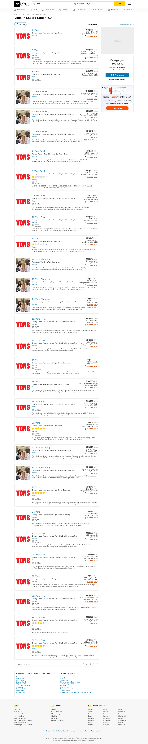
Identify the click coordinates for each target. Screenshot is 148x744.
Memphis (106, 725)
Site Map (54, 716)
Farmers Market (65, 690)
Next (97, 664)
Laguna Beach (21, 684)
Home (16, 15)
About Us (17, 709)
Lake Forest (20, 680)
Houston (106, 712)
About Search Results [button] (127, 24)
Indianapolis (107, 714)
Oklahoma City (123, 716)
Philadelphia (122, 720)
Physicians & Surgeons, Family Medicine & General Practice (60, 94)
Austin (90, 712)
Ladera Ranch (29, 15)
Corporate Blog (19, 716)
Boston (90, 716)
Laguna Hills (20, 678)
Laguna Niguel (21, 682)
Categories (54, 718)
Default (94, 24)
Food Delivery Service (67, 684)
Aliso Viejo (19, 687)
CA (22, 15)
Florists (65, 154)
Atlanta (90, 709)
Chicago (91, 720)
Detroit (105, 709)
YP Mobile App (56, 714)
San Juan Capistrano (23, 685)
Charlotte (91, 718)
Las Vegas (106, 718)
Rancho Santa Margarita (24, 689)
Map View (22, 24)
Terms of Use (89, 731)
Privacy (48, 731)
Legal (98, 731)
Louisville (106, 722)
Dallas (90, 722)
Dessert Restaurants (67, 689)
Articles (53, 709)
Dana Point (20, 690)
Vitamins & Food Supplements (50, 262)
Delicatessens (64, 687)
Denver (90, 725)
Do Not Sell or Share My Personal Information (68, 731)
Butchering (66, 53)
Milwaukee (121, 712)
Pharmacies (36, 94)
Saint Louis (121, 725)
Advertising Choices (20, 718)
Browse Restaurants (57, 720)
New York (121, 714)
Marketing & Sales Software (23, 725)
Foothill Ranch (21, 692)
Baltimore (91, 714)
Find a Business (56, 712)
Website (34, 35)
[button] (129, 4)
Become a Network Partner (23, 720)
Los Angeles (107, 720)
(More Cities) (102, 705)
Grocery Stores (37, 33)
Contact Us (18, 712)
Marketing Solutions (20, 722)
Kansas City (107, 716)
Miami (120, 709)
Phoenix (120, 722)
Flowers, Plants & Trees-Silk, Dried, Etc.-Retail (47, 154)
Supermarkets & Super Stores (52, 33)
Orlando (120, 718)
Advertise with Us (20, 714)
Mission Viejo (20, 677)
